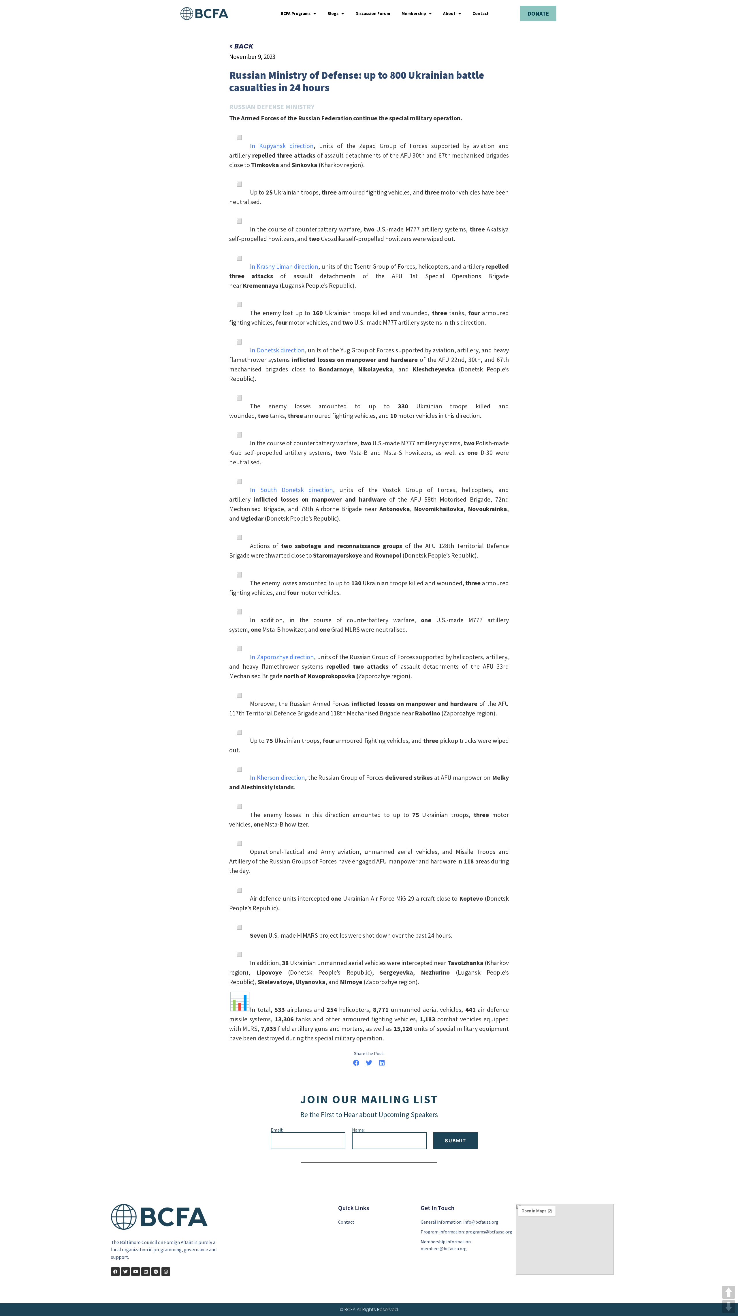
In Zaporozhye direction (282, 657)
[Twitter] (125, 1271)
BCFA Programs (295, 13)
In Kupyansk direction (282, 146)
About (449, 13)
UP (728, 1292)
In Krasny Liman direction (284, 266)
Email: (277, 1130)
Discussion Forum (372, 13)
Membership (414, 13)
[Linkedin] (145, 1271)
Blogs (332, 13)
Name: (358, 1130)
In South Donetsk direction (291, 490)
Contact (480, 13)
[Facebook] (115, 1271)
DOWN (728, 1306)
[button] (356, 1063)
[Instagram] (165, 1271)
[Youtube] (135, 1271)
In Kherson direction (277, 777)
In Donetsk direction (277, 350)
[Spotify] (155, 1271)
